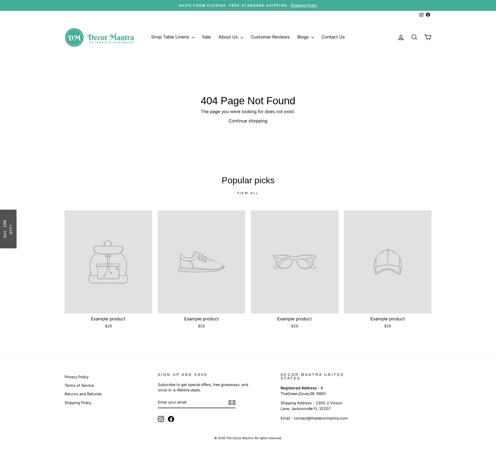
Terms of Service (79, 385)
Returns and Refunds (83, 394)
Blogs (303, 37)
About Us (229, 37)
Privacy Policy (77, 377)
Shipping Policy (78, 402)
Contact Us (333, 37)
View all (248, 193)
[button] (8, 229)
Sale (206, 37)
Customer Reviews (270, 37)
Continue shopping (248, 120)
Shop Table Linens (170, 37)
